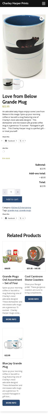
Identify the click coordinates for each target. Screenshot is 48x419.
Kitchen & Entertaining (21, 207)
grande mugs (25, 210)
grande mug (13, 210)
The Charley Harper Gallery (15, 3)
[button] (41, 18)
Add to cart (12, 199)
